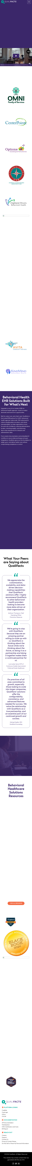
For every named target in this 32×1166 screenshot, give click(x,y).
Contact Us (5, 1139)
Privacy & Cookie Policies (9, 1141)
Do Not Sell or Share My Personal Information (15, 1143)
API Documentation (7, 1123)
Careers (4, 1135)
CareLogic (5, 1112)
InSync (4, 1114)
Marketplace (6, 1125)
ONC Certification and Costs (10, 1127)
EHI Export (5, 1129)
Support (4, 1137)
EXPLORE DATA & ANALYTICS (16, 514)
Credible (4, 1110)
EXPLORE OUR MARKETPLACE (16, 545)
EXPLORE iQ (16, 482)
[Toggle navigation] (29, 2)
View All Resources (16, 903)
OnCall (4, 1116)
